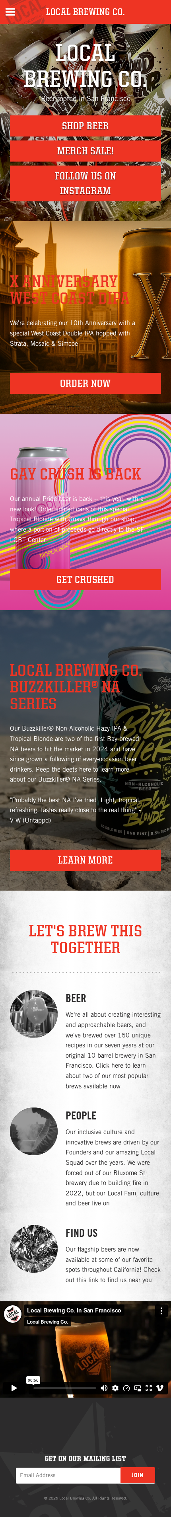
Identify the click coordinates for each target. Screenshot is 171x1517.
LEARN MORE (85, 860)
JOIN (138, 1475)
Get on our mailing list (85, 1458)
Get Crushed (85, 579)
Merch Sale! (85, 150)
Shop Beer (85, 125)
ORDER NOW (85, 383)
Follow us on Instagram (85, 183)
